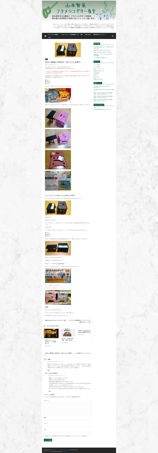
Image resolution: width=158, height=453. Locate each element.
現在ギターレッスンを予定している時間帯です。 (50, 341)
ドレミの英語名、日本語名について (100, 57)
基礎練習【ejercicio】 (98, 70)
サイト (45, 429)
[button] (58, 34)
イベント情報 (96, 64)
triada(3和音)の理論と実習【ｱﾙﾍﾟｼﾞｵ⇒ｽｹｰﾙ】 (102, 109)
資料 (94, 107)
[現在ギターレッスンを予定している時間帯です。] (51, 329)
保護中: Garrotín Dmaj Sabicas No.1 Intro (102, 50)
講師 (81, 34)
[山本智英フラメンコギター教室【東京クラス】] (45, 36)
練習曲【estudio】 (97, 79)
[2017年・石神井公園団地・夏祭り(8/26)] (67, 329)
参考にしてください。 (98, 68)
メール (46, 423)
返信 (48, 370)
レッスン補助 (96, 66)
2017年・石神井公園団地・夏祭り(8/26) (67, 339)
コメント (46, 400)
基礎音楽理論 (96, 73)
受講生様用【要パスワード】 (99, 34)
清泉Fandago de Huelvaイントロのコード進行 (55, 320)
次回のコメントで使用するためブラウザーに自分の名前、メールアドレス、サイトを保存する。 (66, 436)
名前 (45, 417)
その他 (49, 37)
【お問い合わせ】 (87, 34)
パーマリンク (61, 361)
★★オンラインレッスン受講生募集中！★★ (70, 34)
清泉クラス (96, 77)
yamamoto (55, 64)
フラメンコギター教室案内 (53, 34)
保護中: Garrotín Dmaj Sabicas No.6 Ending (102, 52)
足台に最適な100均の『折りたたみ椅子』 (102, 86)
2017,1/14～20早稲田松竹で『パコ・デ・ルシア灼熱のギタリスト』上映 (79, 321)
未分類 (46, 59)
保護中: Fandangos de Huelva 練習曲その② (84, 331)
